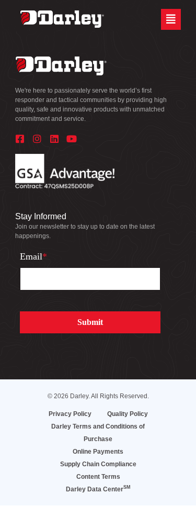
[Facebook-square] (20, 138)
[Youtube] (71, 138)
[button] (171, 19)
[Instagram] (37, 138)
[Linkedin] (54, 138)
